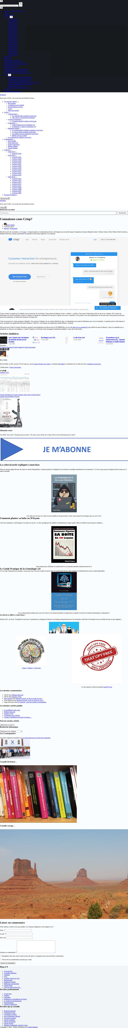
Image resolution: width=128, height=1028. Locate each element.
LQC (5, 976)
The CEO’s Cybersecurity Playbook (23, 118)
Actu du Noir (8, 971)
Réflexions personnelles (11, 984)
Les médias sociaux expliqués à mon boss (25, 134)
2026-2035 (11, 152)
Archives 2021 (16, 164)
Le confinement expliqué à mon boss (19, 137)
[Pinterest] (6, 350)
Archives (7, 150)
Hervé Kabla (12, 141)
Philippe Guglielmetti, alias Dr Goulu (16, 1025)
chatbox (20, 347)
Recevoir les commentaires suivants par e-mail (17, 959)
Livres (10, 109)
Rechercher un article (7, 210)
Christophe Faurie (9, 1013)
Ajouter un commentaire (8, 952)
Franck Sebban (13, 148)
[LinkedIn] (8, 350)
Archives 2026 (16, 153)
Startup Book (8, 985)
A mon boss (8, 994)
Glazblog (7, 975)
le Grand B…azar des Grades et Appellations (32, 702)
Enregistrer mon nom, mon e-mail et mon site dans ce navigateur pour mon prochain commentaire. (33, 956)
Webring (30, 668)
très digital (61, 364)
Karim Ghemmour (14, 144)
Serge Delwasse (13, 143)
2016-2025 (11, 155)
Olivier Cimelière (9, 1020)
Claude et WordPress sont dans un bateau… (18, 717)
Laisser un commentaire (8, 963)
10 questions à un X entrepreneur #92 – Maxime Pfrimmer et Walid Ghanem (115, 339)
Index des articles (13, 110)
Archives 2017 (16, 171)
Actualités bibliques (10, 973)
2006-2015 (11, 177)
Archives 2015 (16, 179)
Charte (24, 668)
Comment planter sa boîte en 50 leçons (24, 121)
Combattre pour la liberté (12, 715)
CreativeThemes (32, 1027)
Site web (3, 937)
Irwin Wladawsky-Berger (12, 1016)
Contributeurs (8, 139)
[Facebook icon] (0, 371)
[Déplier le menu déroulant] (18, 114)
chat (15, 347)
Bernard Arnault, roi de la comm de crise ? (29, 698)
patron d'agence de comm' (42, 364)
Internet (6, 228)
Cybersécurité (12, 114)
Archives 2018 (16, 170)
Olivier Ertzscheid (9, 1022)
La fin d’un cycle (79, 337)
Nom (2, 930)
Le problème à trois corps (12, 710)
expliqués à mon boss (94, 364)
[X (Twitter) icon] (5, 371)
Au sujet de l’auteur (10, 101)
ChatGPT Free (107, 687)
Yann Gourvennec (15, 367)
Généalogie (11, 123)
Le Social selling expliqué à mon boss (24, 132)
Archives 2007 (16, 191)
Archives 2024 (16, 159)
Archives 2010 (16, 173)
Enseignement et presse (15, 107)
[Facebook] (1, 350)
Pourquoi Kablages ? (10, 195)
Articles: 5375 (4, 372)
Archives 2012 (16, 184)
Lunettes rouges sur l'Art (12, 978)
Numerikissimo (9, 1003)
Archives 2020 (16, 166)
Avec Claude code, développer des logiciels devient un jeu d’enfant (18, 339)
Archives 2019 (16, 168)
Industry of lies (17, 697)
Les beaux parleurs (10, 1018)
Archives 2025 (16, 157)
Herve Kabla (8, 698)
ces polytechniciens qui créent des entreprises (36, 738)
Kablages (3, 95)
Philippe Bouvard (17, 695)
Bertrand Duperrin (10, 1011)
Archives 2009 (16, 187)
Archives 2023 (16, 161)
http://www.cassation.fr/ (80, 327)
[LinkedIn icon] (2, 371)
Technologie (13, 228)
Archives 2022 (16, 162)
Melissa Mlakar (13, 146)
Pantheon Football (10, 982)
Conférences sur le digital (16, 105)
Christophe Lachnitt (10, 1014)
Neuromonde (8, 980)
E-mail (3, 934)
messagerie (31, 347)
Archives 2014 (16, 180)
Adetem (6, 995)
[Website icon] (3, 371)
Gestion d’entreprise (14, 119)
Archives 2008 (16, 189)
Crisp (24, 232)
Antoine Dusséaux (6, 347)
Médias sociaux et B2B (19, 135)
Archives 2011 (16, 186)
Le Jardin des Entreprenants (13, 1001)
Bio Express (12, 103)
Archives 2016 (16, 175)
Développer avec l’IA (48, 337)
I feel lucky (37, 668)
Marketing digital (13, 128)
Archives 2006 (16, 193)
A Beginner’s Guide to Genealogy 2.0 (24, 126)
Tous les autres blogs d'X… (12, 987)
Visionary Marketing (10, 1004)
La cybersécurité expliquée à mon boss (24, 116)
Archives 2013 (16, 182)
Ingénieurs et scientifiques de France (15, 999)
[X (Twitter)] (3, 350)
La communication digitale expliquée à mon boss (27, 130)
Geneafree (7, 997)
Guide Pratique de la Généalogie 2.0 (23, 125)
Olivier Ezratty (8, 1023)
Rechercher (122, 213)
